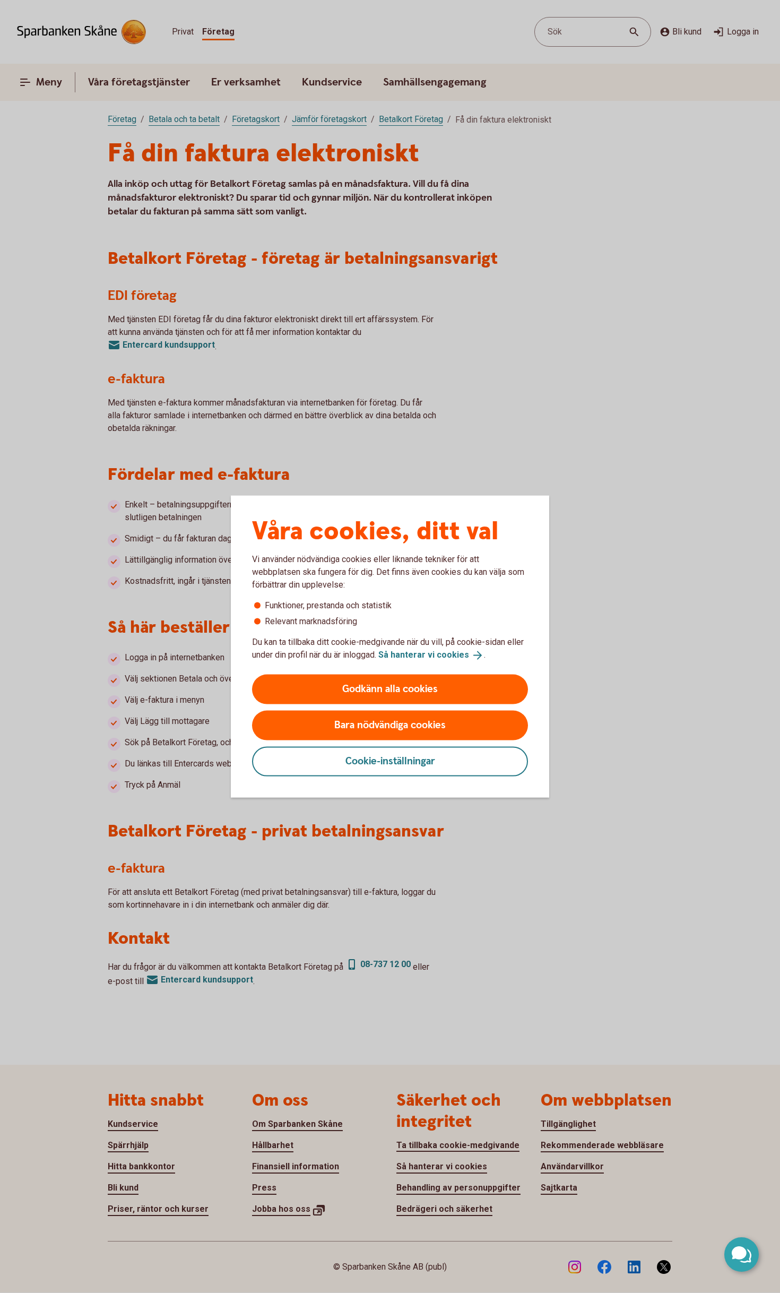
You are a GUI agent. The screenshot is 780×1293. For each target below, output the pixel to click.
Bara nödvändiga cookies (390, 724)
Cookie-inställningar (390, 761)
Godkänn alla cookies (390, 688)
